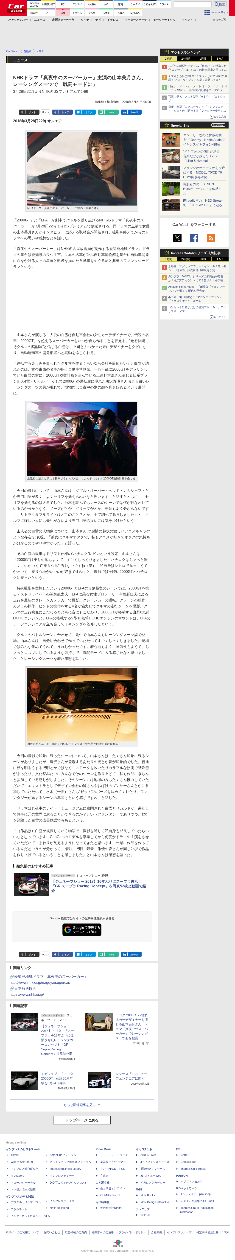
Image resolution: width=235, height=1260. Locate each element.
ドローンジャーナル (23, 1182)
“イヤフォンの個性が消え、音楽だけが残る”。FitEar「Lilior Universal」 (203, 156)
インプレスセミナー (62, 1175)
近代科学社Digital (111, 1208)
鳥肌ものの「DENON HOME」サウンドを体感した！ (202, 188)
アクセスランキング (185, 52)
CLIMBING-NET (110, 1195)
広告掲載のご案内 (76, 1232)
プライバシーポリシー (132, 1232)
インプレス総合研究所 (24, 1168)
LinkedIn (134, 112)
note (111, 112)
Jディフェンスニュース (154, 1162)
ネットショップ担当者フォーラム (70, 1162)
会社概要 (156, 1232)
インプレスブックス (62, 1201)
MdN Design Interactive (155, 1202)
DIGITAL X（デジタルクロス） (68, 1182)
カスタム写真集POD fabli (197, 1201)
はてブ (88, 112)
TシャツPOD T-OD (112, 1168)
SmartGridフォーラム (63, 1155)
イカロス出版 (144, 1149)
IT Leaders (17, 1175)
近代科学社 (102, 1202)
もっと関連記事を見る (80, 1105)
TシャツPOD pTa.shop (196, 1194)
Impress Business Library (65, 1168)
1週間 (203, 58)
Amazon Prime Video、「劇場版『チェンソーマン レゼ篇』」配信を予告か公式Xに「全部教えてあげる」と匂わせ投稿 (196, 290)
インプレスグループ (179, 1232)
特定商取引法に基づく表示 (212, 1232)
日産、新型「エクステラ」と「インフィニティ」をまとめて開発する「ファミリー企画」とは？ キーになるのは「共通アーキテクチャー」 (197, 110)
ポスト (32, 112)
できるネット (19, 1209)
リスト (45, 112)
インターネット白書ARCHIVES (30, 1216)
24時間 (185, 58)
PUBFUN (182, 1175)
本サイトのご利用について (22, 1232)
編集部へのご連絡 (103, 1232)
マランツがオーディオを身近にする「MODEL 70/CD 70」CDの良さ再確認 (204, 172)
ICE (178, 1149)
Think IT (16, 1155)
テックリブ (143, 1209)
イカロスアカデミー (152, 1182)
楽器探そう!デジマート (114, 1162)
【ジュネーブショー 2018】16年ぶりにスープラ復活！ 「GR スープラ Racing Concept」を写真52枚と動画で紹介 (98, 886)
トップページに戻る (81, 1120)
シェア (65, 112)
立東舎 (104, 1175)
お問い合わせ (52, 1232)
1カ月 (220, 58)
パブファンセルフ (192, 1181)
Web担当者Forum (22, 1162)
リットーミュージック (114, 1155)
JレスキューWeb (150, 1175)
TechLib (145, 1214)
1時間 (168, 58)
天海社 (185, 1155)
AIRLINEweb (148, 1155)
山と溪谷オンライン (112, 1188)
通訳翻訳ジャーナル (152, 1168)
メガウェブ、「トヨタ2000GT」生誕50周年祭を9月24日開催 (57, 1078)
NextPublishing (59, 1208)
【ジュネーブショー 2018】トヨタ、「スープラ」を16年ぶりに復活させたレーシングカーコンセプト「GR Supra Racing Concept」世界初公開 (57, 1040)
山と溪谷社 (102, 1182)
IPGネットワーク (186, 1188)
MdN (139, 1189)
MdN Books (147, 1195)
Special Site (180, 125)
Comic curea (188, 1162)
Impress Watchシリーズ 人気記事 (196, 253)
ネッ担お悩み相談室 (23, 1189)
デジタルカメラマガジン (26, 1202)
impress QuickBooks (193, 1168)
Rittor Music (104, 1149)
